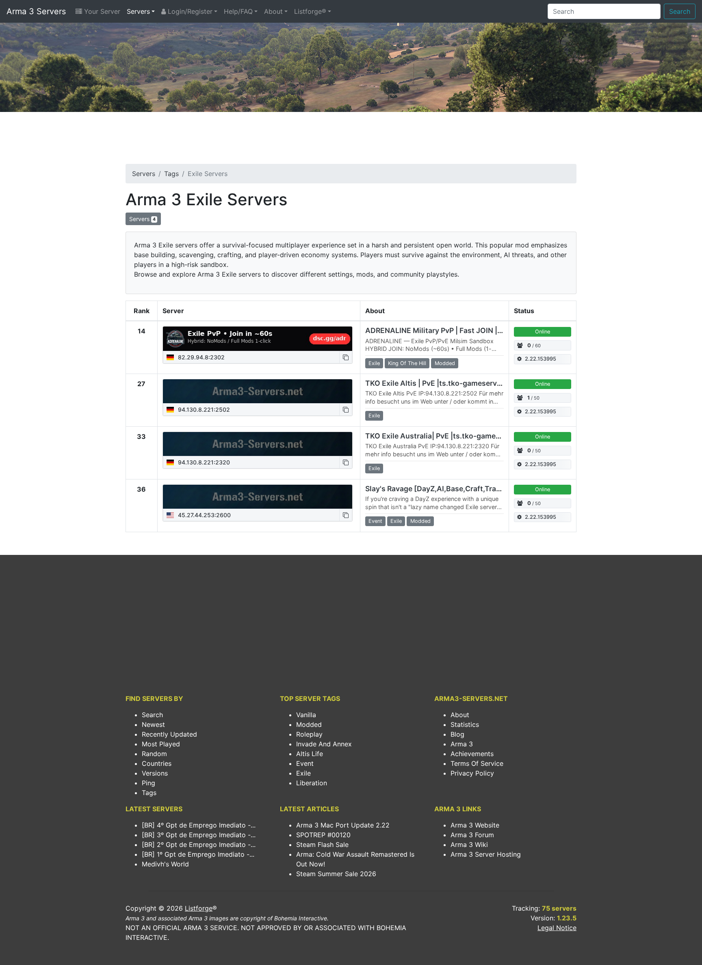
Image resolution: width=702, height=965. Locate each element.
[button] (345, 357)
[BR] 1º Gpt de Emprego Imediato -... (198, 854)
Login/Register (189, 11)
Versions (155, 773)
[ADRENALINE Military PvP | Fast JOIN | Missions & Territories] (257, 339)
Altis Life (309, 754)
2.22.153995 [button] (540, 359)
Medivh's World (165, 864)
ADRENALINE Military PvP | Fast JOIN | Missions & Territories (470, 330)
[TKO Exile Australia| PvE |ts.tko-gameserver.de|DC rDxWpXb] (257, 444)
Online (542, 332)
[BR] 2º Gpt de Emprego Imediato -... (199, 844)
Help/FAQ (238, 11)
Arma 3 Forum (472, 835)
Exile (303, 773)
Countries (156, 763)
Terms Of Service (477, 763)
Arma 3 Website (475, 825)
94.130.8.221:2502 (203, 409)
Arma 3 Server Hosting (486, 854)
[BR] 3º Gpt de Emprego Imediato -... (199, 835)
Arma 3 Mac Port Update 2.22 (343, 825)
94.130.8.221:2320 (203, 462)
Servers (138, 11)
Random (154, 754)
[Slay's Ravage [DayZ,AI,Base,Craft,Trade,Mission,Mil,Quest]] (257, 497)
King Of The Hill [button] (407, 363)
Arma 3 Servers (36, 11)
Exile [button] (374, 363)
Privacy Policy (472, 773)
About (273, 11)
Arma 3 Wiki (469, 844)
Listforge (198, 908)
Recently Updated (169, 734)
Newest (153, 724)
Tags (171, 174)
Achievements (472, 754)
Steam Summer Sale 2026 (336, 874)
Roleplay (309, 734)
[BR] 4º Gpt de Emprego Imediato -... (199, 825)
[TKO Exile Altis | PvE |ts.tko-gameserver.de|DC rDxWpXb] (257, 391)
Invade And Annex (324, 744)
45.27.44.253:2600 (203, 515)
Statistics (465, 724)
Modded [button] (445, 363)
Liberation (311, 783)
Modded (309, 724)
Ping (148, 783)
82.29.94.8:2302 (200, 357)
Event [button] (375, 521)
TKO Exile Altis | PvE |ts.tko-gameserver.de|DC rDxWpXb (463, 383)
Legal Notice (556, 928)
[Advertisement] (351, 140)
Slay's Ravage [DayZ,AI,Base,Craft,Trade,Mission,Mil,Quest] (469, 488)
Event (305, 763)
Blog (457, 734)
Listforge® (310, 11)
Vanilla (306, 715)
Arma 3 (462, 744)
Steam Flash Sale (322, 844)
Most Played (161, 744)
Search (679, 11)
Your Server (101, 11)
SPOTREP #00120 (323, 835)
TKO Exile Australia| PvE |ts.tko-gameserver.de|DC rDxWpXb (470, 436)
